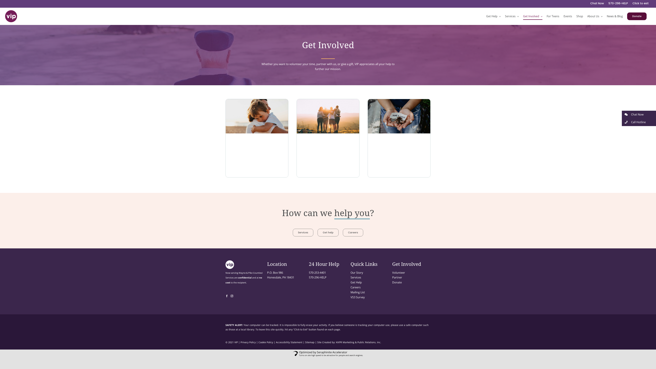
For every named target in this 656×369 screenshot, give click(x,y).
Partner (397, 277)
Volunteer (398, 273)
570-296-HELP (317, 277)
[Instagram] (232, 296)
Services (356, 277)
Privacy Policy (248, 342)
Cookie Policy (265, 342)
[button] (639, 114)
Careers (356, 287)
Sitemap (310, 342)
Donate (397, 282)
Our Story (357, 273)
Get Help (356, 282)
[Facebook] (227, 296)
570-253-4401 (317, 273)
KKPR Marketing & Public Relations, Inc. (358, 342)
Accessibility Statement (289, 342)
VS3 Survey (358, 297)
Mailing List (358, 292)
